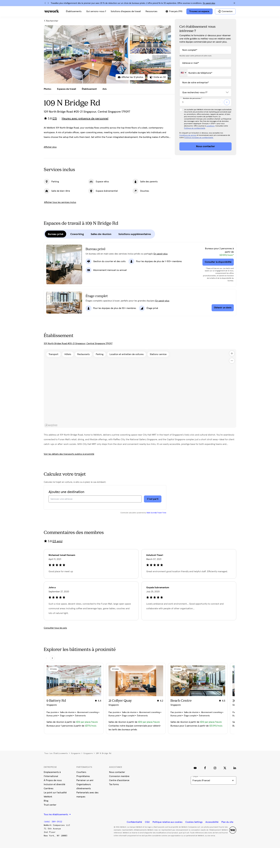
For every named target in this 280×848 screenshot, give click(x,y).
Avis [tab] (105, 89)
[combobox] (184, 73)
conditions (210, 126)
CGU (147, 822)
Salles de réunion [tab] (101, 234)
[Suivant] (48, 3)
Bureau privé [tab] (55, 234)
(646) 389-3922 (53, 821)
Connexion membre (119, 776)
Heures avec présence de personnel (85, 118)
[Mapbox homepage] (51, 425)
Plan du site (227, 822)
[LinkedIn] (234, 767)
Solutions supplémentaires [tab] (134, 234)
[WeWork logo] (51, 11)
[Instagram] (215, 767)
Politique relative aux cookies (167, 822)
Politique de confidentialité (194, 128)
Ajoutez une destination (66, 492)
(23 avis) (57, 541)
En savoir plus (209, 3)
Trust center (50, 805)
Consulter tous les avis (55, 628)
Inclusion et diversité (54, 784)
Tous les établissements (56, 753)
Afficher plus (50, 147)
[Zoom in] (232, 353)
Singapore (75, 753)
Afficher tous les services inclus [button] (60, 202)
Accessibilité (211, 822)
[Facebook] (205, 767)
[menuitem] (74, 11)
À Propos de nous (53, 780)
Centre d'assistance (119, 780)
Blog (46, 801)
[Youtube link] (195, 767)
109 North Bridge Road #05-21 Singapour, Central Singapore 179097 (78, 343)
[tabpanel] (107, 54)
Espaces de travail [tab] (66, 89)
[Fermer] (234, 3)
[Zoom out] (232, 361)
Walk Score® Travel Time (156, 513)
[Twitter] (224, 767)
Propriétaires (83, 776)
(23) (54, 118)
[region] (140, 388)
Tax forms (114, 784)
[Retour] (45, 3)
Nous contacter (117, 772)
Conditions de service (187, 135)
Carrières (48, 788)
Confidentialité (134, 822)
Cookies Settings (194, 822)
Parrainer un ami (84, 780)
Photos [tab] (47, 89)
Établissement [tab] (89, 89)
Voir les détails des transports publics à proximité (69, 454)
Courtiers (81, 772)
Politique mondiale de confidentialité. (199, 138)
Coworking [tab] (77, 234)
